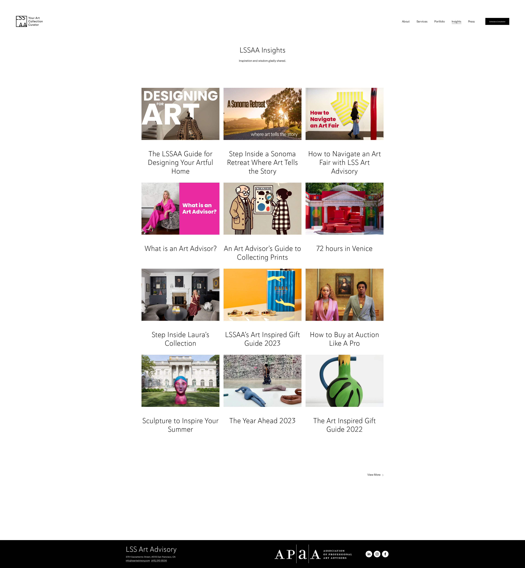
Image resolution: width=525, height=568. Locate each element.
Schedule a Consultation (497, 21)
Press (471, 21)
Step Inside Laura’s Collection (180, 339)
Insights (456, 21)
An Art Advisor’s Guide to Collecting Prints (262, 253)
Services (422, 21)
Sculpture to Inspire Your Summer (180, 425)
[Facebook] (385, 554)
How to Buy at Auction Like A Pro (344, 339)
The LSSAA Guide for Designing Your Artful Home (180, 162)
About (406, 21)
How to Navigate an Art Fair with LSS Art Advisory (344, 162)
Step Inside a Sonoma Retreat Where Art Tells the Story (262, 162)
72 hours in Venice (344, 248)
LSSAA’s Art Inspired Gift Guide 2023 (262, 339)
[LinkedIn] (369, 554)
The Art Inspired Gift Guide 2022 (344, 425)
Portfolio (439, 21)
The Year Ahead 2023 (262, 420)
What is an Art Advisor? (181, 248)
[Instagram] (377, 554)
